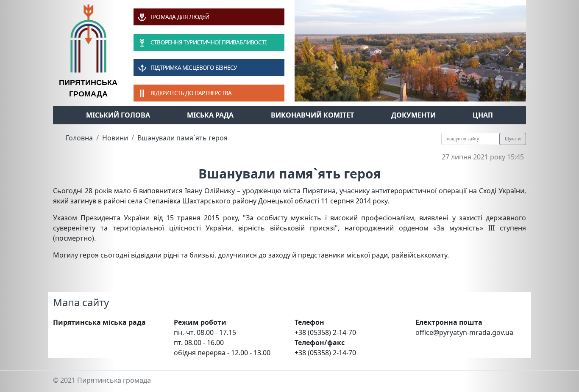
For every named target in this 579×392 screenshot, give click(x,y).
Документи (413, 115)
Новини (115, 138)
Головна (79, 138)
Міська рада (210, 115)
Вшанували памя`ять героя (182, 138)
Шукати (513, 139)
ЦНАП (483, 115)
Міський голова (118, 115)
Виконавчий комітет (312, 115)
